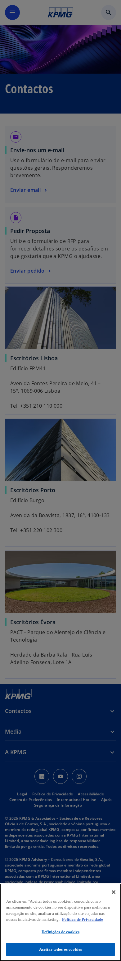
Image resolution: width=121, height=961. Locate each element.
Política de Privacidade (82, 919)
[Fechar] (113, 892)
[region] (60, 922)
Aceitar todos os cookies (60, 949)
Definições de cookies (60, 931)
